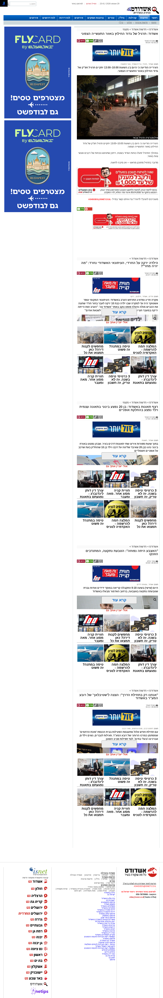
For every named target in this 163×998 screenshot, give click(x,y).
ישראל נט (111, 894)
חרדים (150, 296)
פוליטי (129, 22)
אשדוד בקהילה (108, 873)
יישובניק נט (110, 900)
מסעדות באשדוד (108, 908)
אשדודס (153, 29)
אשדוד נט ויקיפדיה (107, 940)
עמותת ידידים (142, 584)
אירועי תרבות (110, 889)
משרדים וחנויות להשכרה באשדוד (101, 919)
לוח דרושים (48, 17)
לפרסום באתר (77, 4)
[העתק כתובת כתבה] (98, 42)
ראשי (154, 17)
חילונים (138, 296)
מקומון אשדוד (109, 904)
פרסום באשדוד (108, 938)
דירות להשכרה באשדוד (105, 912)
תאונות (144, 440)
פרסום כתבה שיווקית (106, 942)
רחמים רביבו (148, 728)
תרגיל (144, 64)
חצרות (105, 875)
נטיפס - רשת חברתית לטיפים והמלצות (100, 944)
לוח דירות (64, 17)
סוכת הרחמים (136, 728)
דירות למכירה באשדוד (106, 910)
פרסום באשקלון (109, 915)
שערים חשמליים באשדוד (105, 935)
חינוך (113, 875)
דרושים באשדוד (108, 927)
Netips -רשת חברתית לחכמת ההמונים (99, 937)
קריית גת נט (110, 956)
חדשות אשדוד (139, 29)
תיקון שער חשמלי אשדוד (105, 946)
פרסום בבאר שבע (108, 917)
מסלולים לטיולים (108, 950)
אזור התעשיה (126, 64)
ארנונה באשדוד (108, 931)
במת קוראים (99, 883)
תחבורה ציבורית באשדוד (80, 889)
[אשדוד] (142, 14)
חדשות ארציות (141, 22)
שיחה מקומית (61, 889)
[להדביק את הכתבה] (88, 210)
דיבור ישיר (111, 883)
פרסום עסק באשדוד (107, 914)
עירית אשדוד (136, 64)
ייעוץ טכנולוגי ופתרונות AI (105, 921)
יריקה (132, 296)
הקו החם (78, 891)
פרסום (112, 959)
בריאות (97, 875)
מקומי (153, 22)
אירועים (78, 17)
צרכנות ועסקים (95, 17)
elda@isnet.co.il (136, 897)
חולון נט (111, 958)
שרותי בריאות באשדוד (106, 923)
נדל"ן (121, 17)
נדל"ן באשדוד (109, 893)
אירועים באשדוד (108, 925)
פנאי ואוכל (97, 889)
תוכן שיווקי (111, 887)
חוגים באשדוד (109, 929)
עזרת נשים (102, 891)
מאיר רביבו (126, 728)
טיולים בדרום (109, 952)
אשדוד (150, 64)
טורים (111, 17)
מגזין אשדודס (90, 891)
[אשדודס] (138, 876)
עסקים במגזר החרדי (96, 887)
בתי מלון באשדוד (108, 898)
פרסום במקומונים (108, 902)
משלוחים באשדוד (108, 906)
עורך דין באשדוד (108, 954)
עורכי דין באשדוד (108, 933)
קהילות (133, 17)
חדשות (144, 17)
